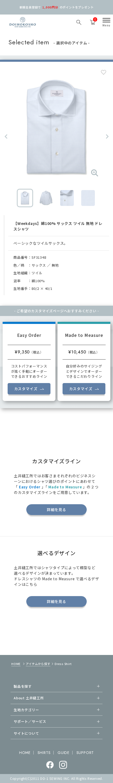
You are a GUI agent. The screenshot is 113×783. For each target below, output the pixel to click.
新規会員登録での (56, 7)
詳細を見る (56, 509)
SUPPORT (85, 752)
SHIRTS (44, 752)
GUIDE (63, 752)
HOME (15, 664)
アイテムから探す (38, 664)
